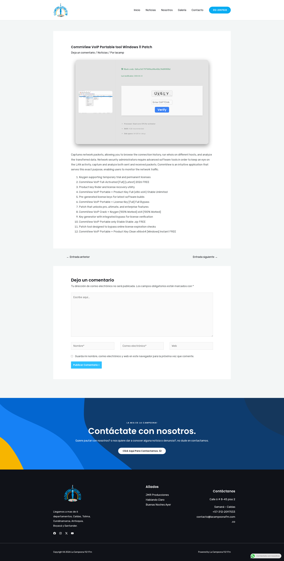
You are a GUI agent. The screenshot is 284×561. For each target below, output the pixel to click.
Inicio (137, 10)
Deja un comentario (83, 52)
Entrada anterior (78, 257)
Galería (182, 10)
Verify (162, 110)
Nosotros (167, 10)
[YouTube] (72, 533)
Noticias (151, 10)
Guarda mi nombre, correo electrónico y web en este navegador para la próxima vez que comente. (134, 356)
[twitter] (66, 533)
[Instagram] (60, 533)
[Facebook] (54, 533)
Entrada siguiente (205, 257)
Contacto (197, 10)
